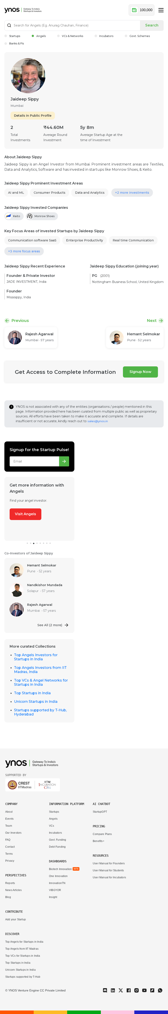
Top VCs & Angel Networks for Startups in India (41, 682)
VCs (51, 825)
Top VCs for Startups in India (22, 955)
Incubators (106, 36)
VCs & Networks (72, 36)
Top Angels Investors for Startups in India (36, 657)
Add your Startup (15, 919)
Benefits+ (98, 841)
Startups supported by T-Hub (22, 976)
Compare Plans (102, 834)
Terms (9, 853)
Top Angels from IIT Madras (21, 948)
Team (8, 825)
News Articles (13, 890)
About (8, 811)
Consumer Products (49, 193)
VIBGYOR (55, 890)
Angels (41, 36)
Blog (8, 897)
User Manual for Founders (109, 863)
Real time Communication (133, 240)
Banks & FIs (16, 43)
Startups (14, 36)
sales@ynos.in (98, 421)
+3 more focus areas (24, 251)
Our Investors (13, 832)
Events (9, 818)
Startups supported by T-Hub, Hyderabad (40, 712)
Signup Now (140, 372)
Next (152, 320)
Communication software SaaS (32, 240)
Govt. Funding (57, 839)
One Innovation (58, 876)
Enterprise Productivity (84, 240)
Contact (10, 846)
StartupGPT (100, 811)
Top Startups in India (32, 693)
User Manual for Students (108, 870)
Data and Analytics (90, 193)
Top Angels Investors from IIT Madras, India (40, 670)
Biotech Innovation (60, 869)
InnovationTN (57, 883)
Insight (53, 897)
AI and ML (16, 193)
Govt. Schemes (140, 36)
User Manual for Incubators (109, 877)
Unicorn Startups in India (36, 701)
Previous (20, 320)
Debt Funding (57, 846)
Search (151, 25)
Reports (10, 883)
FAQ (7, 839)
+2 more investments (132, 193)
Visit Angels (25, 514)
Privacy (9, 860)
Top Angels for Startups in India (24, 941)
